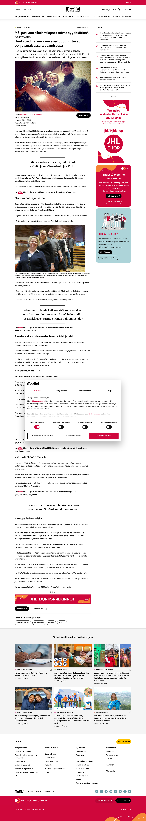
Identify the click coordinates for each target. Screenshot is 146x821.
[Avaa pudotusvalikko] (28, 16)
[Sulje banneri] (118, 383)
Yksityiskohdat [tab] (60, 391)
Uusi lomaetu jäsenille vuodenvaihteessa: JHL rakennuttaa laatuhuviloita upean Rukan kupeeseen (114, 69)
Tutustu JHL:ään (113, 202)
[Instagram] (111, 791)
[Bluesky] (120, 791)
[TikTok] (96, 791)
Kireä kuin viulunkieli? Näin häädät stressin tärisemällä (113, 79)
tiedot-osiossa (94, 414)
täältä (20, 192)
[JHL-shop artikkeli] (114, 131)
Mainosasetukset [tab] (85, 391)
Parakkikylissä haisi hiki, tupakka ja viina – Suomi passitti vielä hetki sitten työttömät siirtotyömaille (115, 87)
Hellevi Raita (24, 115)
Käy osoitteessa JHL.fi (108, 258)
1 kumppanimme (38, 401)
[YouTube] (101, 791)
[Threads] (115, 791)
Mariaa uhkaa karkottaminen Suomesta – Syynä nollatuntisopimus (31, 674)
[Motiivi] (73, 9)
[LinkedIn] (129, 791)
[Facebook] (106, 791)
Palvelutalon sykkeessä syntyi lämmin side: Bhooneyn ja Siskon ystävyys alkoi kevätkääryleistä (32, 718)
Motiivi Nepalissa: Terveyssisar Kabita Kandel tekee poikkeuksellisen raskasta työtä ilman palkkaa (110, 718)
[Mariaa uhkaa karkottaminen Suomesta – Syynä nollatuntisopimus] (33, 656)
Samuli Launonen (36, 115)
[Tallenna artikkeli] (51, 670)
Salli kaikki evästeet (104, 436)
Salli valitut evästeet (73, 436)
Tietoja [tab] (109, 391)
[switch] (61, 427)
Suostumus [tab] (37, 391)
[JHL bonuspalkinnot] (53, 599)
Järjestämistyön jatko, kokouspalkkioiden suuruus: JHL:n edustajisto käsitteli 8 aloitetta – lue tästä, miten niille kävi (71, 675)
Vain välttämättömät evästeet (42, 436)
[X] (125, 791)
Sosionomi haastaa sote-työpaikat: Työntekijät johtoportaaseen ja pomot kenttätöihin (114, 47)
